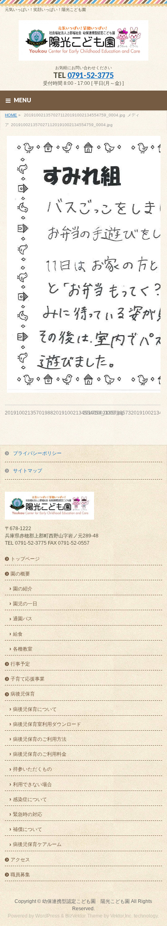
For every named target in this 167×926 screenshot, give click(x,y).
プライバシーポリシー (37, 453)
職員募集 (20, 874)
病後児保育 (23, 694)
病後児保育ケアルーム (37, 844)
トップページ (25, 559)
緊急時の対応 (27, 814)
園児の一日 (25, 604)
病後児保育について (35, 709)
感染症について (30, 799)
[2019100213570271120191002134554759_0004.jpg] (82, 264)
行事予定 (20, 664)
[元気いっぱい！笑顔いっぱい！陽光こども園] (83, 51)
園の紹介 (22, 589)
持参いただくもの (32, 769)
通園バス (22, 619)
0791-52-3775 (90, 75)
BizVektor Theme (84, 916)
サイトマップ (27, 471)
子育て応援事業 (28, 679)
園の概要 (20, 574)
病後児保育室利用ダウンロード (47, 724)
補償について (27, 829)
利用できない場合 (32, 784)
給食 (18, 634)
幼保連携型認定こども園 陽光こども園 (86, 901)
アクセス (20, 860)
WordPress (47, 916)
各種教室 (22, 649)
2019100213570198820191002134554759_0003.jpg (64, 413)
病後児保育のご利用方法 (39, 739)
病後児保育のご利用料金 (39, 754)
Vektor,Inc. (121, 916)
